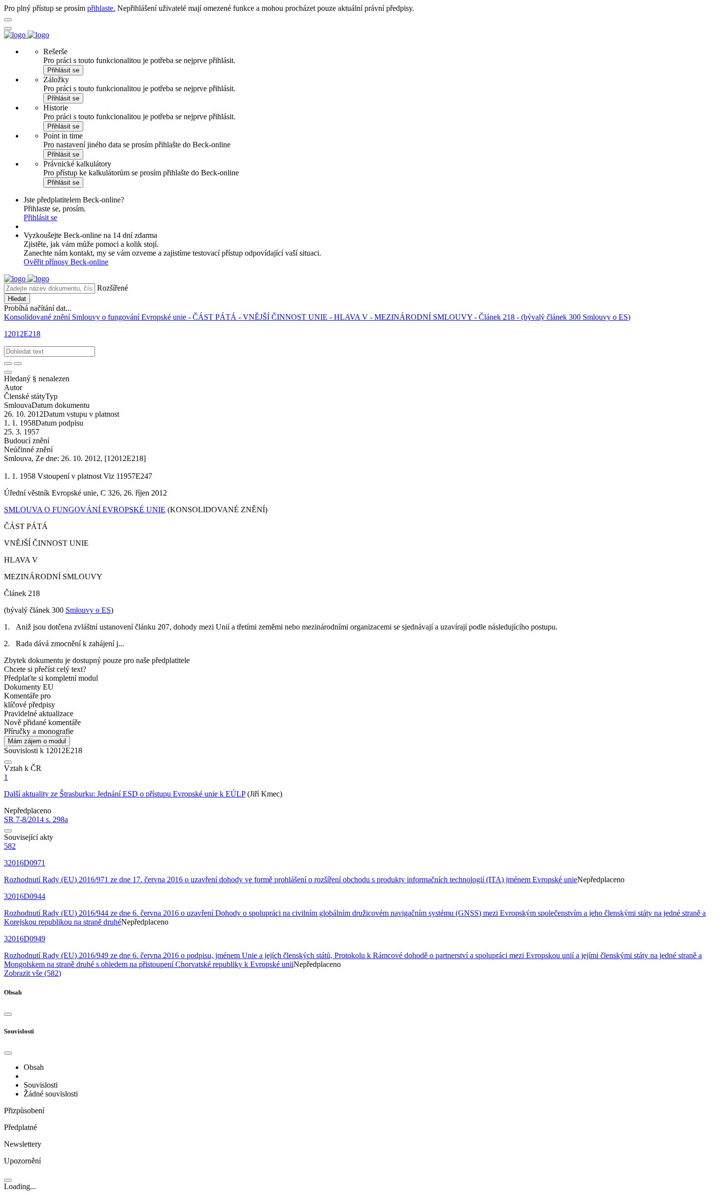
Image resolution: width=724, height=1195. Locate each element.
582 (10, 846)
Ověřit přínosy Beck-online (66, 262)
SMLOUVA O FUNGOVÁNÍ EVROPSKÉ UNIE (84, 509)
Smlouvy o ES (88, 610)
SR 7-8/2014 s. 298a (36, 819)
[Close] (8, 1014)
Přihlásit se (63, 70)
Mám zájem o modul (37, 741)
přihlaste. (101, 8)
